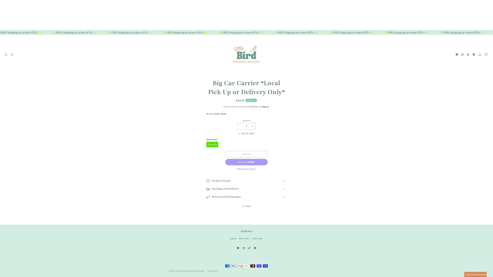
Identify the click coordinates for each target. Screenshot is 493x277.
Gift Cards (244, 238)
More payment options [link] (246, 169)
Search (233, 238)
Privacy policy (213, 271)
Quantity (246, 120)
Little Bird (179, 271)
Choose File (212, 144)
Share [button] (247, 206)
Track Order (257, 238)
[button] (6, 54)
